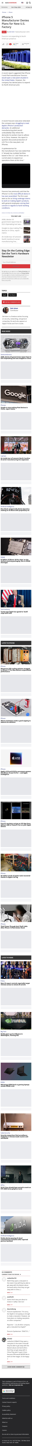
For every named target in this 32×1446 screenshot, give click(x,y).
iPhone (10, 12)
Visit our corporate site (16, 1385)
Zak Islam (12, 32)
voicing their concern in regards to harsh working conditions (15, 205)
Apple (4, 295)
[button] (30, 3)
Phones (4, 12)
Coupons (4, 1426)
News (4, 32)
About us (4, 1422)
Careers (4, 1430)
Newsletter (26, 44)
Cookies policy (6, 1410)
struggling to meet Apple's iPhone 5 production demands (15, 125)
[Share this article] (3, 44)
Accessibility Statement (9, 1414)
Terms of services (23, 271)
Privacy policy (6, 1406)
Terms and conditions (8, 1398)
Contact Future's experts (9, 1402)
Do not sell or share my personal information (15, 1434)
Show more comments (15, 1367)
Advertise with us (7, 1418)
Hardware (12, 295)
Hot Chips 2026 (16, 7)
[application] (16, 174)
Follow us (16, 44)
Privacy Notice (25, 273)
